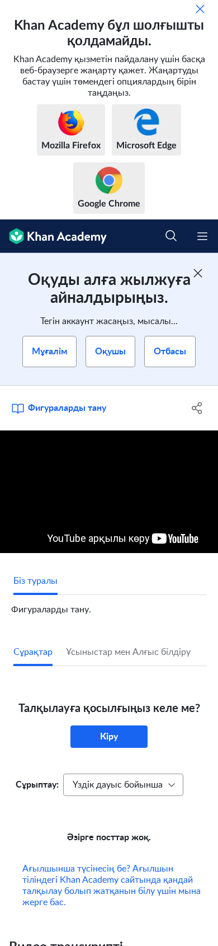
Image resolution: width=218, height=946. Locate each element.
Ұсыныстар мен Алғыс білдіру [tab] (128, 652)
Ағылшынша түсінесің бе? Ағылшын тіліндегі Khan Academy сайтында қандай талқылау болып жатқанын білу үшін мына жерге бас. (111, 885)
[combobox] (123, 785)
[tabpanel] (109, 605)
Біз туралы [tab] (35, 581)
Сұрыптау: (37, 784)
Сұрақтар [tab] (33, 652)
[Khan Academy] (53, 236)
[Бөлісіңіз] (197, 408)
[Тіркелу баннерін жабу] (198, 273)
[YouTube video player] (109, 491)
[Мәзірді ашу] (202, 236)
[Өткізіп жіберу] (200, 9)
